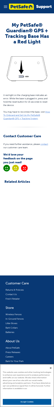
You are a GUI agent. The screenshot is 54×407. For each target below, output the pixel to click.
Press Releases (13, 352)
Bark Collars (12, 327)
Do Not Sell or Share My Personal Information (27, 394)
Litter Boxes (11, 323)
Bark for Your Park (15, 361)
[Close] (51, 368)
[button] (5, 6)
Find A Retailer (13, 298)
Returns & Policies (15, 290)
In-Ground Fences (15, 318)
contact (44, 144)
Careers (9, 356)
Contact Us (11, 294)
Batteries (10, 332)
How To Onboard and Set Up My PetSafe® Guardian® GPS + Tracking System (26, 115)
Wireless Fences (14, 314)
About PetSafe (13, 347)
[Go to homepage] (30, 6)
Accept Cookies (27, 402)
